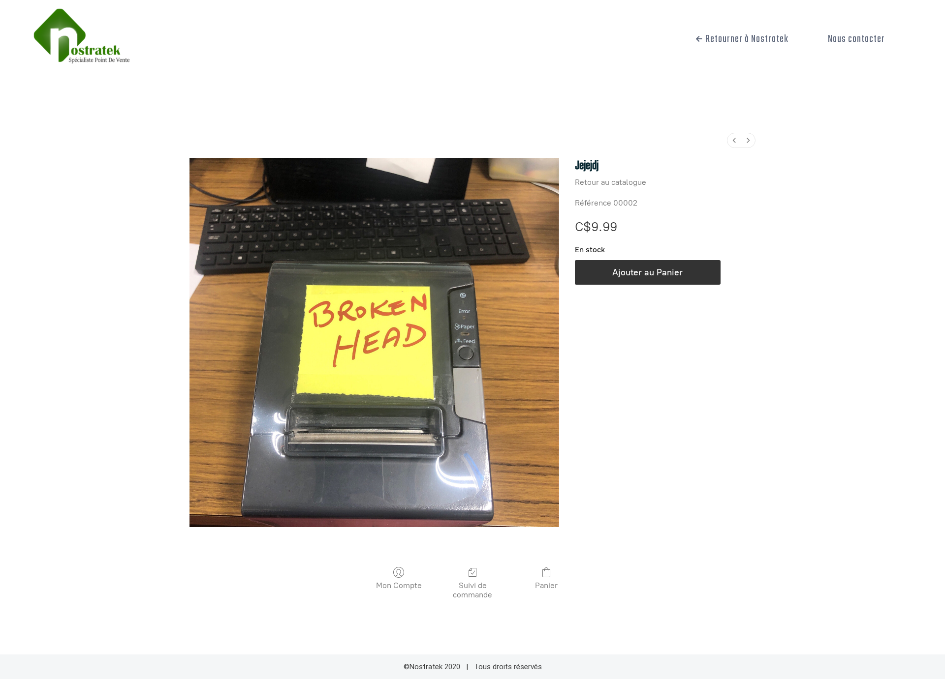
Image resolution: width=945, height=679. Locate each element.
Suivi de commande (472, 590)
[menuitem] (734, 140)
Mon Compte (399, 585)
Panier (546, 585)
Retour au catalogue (610, 182)
